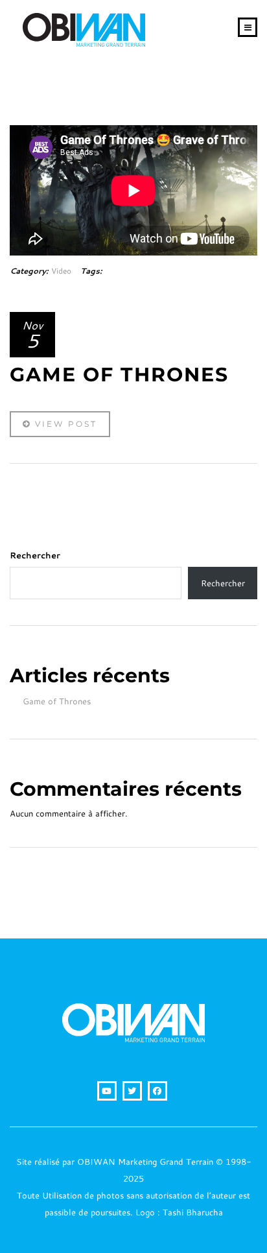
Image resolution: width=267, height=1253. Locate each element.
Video (61, 270)
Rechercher (35, 555)
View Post (64, 424)
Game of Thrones (57, 701)
